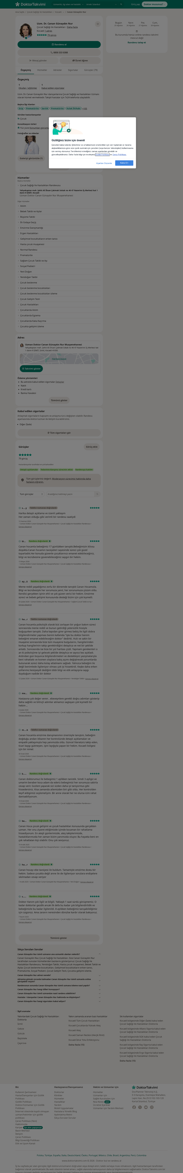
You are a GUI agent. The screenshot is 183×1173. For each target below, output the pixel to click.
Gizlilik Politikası (102, 154)
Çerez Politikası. (119, 154)
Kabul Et (124, 163)
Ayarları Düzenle (104, 163)
